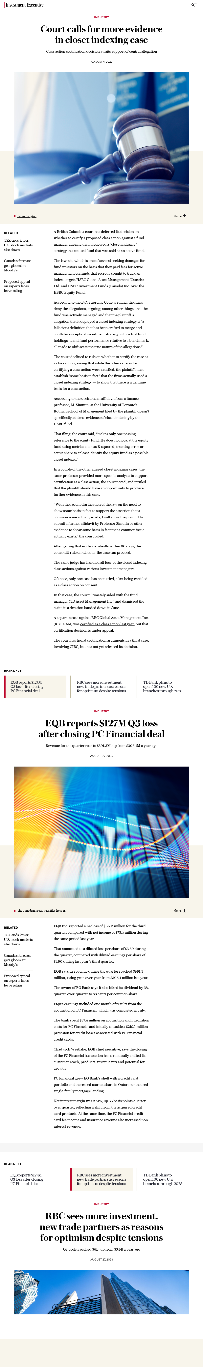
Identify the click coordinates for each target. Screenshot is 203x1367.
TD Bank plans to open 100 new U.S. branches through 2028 (162, 686)
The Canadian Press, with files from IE (41, 910)
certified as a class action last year (107, 624)
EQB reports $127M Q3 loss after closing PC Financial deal (27, 686)
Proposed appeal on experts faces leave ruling (17, 286)
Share (178, 216)
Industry (101, 17)
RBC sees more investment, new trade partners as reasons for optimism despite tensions (101, 686)
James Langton (26, 216)
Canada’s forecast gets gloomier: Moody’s (17, 265)
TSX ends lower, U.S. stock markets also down (18, 245)
